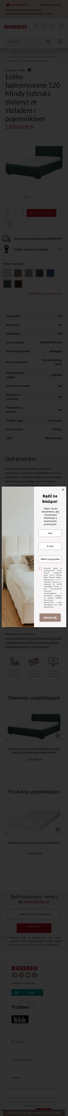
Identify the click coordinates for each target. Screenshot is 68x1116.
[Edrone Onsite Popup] (34, 558)
